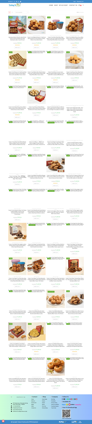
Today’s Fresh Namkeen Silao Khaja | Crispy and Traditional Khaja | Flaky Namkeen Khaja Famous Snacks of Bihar (75, 380)
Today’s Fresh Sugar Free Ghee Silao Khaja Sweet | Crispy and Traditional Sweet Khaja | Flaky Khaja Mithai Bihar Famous (17, 279)
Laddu (20, 70)
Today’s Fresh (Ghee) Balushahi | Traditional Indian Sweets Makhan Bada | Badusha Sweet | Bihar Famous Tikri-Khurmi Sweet (55, 380)
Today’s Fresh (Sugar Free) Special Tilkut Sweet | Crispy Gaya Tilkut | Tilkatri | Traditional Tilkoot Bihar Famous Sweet (55, 143)
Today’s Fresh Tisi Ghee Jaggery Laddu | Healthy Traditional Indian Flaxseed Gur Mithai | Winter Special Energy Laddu (74, 211)
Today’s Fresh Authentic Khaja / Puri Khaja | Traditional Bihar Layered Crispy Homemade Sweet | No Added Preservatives (17, 212)
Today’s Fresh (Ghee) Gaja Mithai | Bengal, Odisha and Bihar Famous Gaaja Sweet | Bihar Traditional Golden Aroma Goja (17, 143)
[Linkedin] (69, 399)
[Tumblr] (74, 399)
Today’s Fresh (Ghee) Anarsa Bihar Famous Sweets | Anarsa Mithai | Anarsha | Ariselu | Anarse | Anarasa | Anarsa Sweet (55, 176)
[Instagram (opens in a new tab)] (15, 1)
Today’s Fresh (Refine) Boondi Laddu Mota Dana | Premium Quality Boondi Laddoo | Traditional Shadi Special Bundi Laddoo (17, 380)
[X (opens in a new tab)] (9, 1)
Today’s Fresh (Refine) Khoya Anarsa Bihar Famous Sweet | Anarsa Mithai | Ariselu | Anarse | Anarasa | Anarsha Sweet (74, 38)
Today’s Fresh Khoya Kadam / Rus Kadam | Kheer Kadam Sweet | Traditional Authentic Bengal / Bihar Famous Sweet (36, 345)
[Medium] (73, 399)
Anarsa (71, 35)
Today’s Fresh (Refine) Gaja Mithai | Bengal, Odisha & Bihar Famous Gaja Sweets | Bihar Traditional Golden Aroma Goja (36, 176)
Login (74, 1)
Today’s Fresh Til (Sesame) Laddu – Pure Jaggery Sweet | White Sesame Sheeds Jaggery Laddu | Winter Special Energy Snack (74, 109)
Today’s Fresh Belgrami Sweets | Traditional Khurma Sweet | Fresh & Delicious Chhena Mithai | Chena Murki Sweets (36, 38)
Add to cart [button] (17, 47)
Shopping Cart (80, 1)
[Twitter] (66, 399)
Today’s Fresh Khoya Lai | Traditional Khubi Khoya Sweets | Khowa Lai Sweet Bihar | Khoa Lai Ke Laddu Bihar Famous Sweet (17, 73)
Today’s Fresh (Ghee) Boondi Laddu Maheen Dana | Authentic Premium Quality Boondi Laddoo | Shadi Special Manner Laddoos (36, 211)
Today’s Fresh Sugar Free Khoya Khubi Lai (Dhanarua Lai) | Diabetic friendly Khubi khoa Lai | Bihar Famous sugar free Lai (55, 245)
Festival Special (35, 35)
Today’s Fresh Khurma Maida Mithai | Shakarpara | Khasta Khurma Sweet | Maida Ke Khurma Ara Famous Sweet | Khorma (36, 108)
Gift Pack (17, 70)
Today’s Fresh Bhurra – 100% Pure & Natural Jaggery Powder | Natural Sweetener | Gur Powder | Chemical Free (36, 143)
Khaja (56, 35)
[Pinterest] (71, 399)
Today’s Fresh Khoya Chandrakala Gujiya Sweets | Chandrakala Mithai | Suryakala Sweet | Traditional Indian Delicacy (17, 312)
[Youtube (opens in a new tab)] (21, 1)
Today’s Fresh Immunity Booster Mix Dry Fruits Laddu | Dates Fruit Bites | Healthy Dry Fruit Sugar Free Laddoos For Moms (55, 108)
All (83, 12)
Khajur (77, 276)
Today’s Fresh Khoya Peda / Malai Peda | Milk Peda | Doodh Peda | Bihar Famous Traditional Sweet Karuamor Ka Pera (74, 73)
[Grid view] (9, 12)
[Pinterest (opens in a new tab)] (13, 1)
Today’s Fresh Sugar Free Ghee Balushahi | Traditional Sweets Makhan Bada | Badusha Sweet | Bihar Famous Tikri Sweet (36, 279)
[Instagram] (64, 399)
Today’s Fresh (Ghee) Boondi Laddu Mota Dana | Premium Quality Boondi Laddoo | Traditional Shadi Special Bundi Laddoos (36, 380)
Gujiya (19, 309)
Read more (74, 117)
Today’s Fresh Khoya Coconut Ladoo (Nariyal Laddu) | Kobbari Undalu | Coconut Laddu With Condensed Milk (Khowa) (55, 73)
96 (81, 12)
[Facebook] (62, 399)
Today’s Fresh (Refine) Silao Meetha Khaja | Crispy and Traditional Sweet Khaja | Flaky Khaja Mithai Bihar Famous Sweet (36, 73)
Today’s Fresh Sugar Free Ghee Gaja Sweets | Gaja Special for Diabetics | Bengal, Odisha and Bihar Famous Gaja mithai (56, 279)
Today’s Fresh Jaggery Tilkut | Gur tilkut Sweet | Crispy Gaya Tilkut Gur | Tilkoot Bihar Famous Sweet (55, 212)
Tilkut (58, 140)
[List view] (12, 12)
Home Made (72, 105)
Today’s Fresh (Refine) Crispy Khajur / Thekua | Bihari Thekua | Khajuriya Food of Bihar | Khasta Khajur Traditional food (17, 345)
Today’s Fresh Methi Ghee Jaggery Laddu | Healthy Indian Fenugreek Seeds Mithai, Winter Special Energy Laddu (17, 245)
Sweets (19, 35)
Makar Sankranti (78, 105)
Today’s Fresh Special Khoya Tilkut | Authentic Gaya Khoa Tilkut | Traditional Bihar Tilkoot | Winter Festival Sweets (74, 144)
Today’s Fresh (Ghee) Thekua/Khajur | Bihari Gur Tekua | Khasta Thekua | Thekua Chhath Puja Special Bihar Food (75, 279)
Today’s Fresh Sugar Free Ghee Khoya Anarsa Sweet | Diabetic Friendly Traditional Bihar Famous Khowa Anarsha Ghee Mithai (74, 246)
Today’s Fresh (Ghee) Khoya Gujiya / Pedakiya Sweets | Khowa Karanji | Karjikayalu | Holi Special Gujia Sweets (75, 345)
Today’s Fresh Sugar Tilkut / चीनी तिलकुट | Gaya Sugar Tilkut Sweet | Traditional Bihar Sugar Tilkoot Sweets (17, 177)
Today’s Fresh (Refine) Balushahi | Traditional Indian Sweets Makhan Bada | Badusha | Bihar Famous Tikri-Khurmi (55, 312)
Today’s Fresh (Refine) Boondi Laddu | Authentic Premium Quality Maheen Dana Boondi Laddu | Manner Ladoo (36, 312)
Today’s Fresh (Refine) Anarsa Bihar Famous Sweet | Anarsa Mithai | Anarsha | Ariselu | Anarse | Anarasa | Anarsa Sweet (75, 312)
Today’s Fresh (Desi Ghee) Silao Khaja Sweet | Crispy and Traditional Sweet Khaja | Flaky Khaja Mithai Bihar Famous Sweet (56, 38)
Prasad (16, 35)
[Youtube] (76, 399)
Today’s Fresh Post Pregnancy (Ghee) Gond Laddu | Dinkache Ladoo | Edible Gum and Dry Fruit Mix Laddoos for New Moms (75, 176)
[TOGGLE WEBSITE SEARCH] (83, 5)
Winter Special (58, 105)
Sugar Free (53, 140)
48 (79, 12)
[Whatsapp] (67, 399)
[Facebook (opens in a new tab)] (11, 1)
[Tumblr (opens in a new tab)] (19, 1)
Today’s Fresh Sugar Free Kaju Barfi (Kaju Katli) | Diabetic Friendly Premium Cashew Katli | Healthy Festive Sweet (36, 245)
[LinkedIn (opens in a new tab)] (17, 1)
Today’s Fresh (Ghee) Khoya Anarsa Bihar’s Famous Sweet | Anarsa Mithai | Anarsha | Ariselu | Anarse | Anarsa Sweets (17, 108)
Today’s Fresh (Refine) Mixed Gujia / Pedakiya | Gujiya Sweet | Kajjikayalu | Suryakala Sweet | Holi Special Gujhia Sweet (56, 345)
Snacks (58, 35)
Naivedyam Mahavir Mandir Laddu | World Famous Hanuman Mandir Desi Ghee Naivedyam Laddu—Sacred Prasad (17, 38)
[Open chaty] (3, 421)
